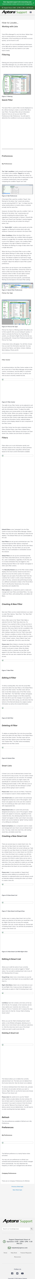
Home (5, 1252)
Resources (17, 1257)
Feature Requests (26, 1252)
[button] (30, 12)
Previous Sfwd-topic (17, 1186)
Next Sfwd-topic (17, 1190)
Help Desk (14, 1252)
